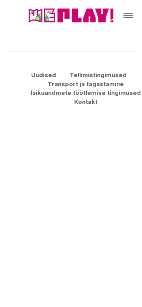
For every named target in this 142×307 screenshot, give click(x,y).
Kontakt (85, 101)
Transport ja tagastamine (86, 84)
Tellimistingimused (98, 75)
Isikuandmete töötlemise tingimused (86, 92)
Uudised (43, 75)
